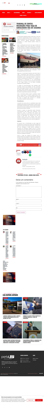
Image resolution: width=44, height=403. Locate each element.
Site (16, 207)
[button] (9, 3)
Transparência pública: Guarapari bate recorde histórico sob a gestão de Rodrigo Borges (32, 341)
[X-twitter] (22, 5)
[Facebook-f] (18, 5)
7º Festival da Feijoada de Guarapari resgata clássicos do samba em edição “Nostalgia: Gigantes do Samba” (15, 251)
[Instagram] (20, 5)
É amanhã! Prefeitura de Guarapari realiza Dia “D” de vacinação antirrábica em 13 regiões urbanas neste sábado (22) (5, 49)
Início (3, 12)
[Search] (13, 30)
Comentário (18, 185)
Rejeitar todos (30, 400)
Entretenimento (38, 12)
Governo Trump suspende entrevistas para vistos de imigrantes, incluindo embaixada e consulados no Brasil (11, 341)
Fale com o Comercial (25, 358)
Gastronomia (17, 12)
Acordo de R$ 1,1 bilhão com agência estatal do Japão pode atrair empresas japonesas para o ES (8, 251)
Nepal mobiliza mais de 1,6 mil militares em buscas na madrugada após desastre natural (5, 265)
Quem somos (35, 358)
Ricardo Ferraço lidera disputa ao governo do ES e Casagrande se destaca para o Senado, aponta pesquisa (8, 237)
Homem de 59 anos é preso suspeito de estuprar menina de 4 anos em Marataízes (32, 317)
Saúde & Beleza (23, 15)
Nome (17, 199)
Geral (8, 12)
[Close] (43, 396)
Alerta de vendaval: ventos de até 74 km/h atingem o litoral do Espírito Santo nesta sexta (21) (12, 47)
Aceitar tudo (39, 400)
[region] (22, 399)
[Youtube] (24, 5)
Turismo (29, 12)
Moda (23, 12)
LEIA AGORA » (4, 56)
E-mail (17, 203)
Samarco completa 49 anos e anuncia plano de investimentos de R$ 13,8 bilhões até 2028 (11, 317)
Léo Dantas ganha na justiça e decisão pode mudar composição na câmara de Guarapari (15, 236)
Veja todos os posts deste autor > (29, 168)
